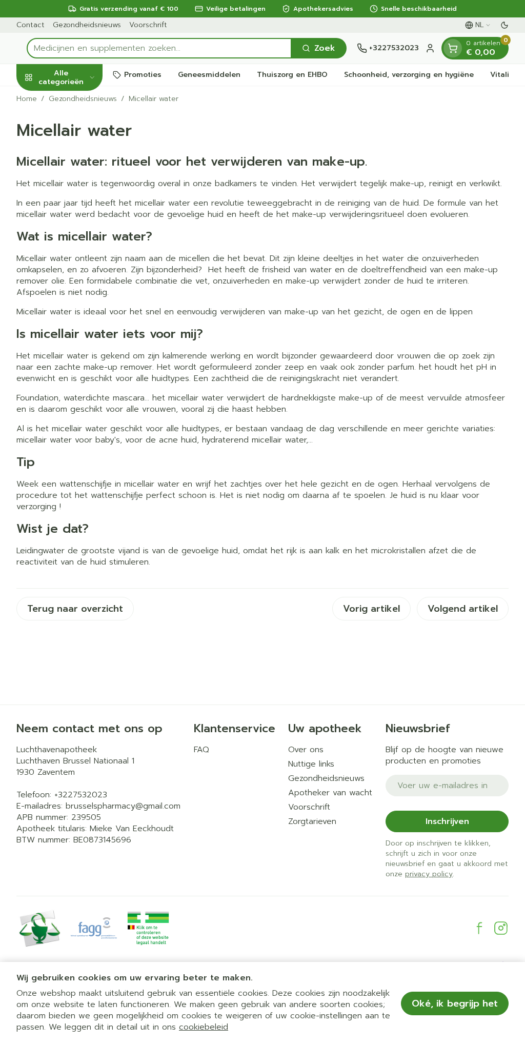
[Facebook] (479, 928)
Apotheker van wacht (330, 792)
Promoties (142, 74)
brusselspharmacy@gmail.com (123, 806)
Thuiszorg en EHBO (292, 74)
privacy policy (429, 874)
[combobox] (159, 48)
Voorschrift (148, 24)
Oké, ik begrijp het (455, 1003)
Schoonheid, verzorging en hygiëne (409, 74)
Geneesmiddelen (209, 74)
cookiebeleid (203, 1027)
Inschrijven (447, 821)
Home (26, 99)
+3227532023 (80, 795)
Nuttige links (311, 764)
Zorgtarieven (312, 821)
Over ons (306, 749)
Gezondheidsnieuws (87, 24)
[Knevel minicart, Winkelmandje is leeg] (452, 48)
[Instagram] (501, 928)
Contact (30, 24)
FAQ (201, 749)
